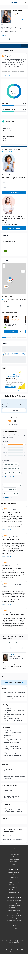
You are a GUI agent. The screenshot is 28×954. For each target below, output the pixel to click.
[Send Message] (7, 306)
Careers (14, 931)
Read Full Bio (7, 75)
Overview (3, 46)
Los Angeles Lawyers (14, 874)
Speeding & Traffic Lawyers (14, 920)
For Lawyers (14, 864)
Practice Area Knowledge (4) (12, 485)
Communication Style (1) (11, 494)
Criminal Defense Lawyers (14, 905)
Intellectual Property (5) (11, 464)
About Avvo (14, 928)
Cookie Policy (22, 940)
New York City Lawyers (14, 872)
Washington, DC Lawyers (14, 882)
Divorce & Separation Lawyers (14, 915)
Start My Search (14, 192)
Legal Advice (14, 856)
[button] (10, 278)
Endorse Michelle (14, 643)
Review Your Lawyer (14, 854)
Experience (24, 46)
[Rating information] (22, 19)
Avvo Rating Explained (14, 936)
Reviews (14, 46)
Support (14, 933)
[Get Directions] (20, 306)
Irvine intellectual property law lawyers (12, 839)
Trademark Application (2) (11, 468)
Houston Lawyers (14, 879)
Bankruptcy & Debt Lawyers (14, 900)
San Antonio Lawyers (14, 889)
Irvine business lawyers (8, 835)
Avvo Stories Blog (14, 861)
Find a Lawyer (14, 851)
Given (20, 648)
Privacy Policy (13, 940)
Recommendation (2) (10, 489)
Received (7, 648)
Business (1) (16, 473)
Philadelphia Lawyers (14, 884)
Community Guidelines (13, 942)
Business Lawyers (14, 903)
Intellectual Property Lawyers (14, 918)
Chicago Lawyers (14, 877)
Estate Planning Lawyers (14, 910)
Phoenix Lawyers (14, 887)
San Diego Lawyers (14, 892)
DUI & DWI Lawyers (14, 908)
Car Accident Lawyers (14, 913)
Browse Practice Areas (14, 859)
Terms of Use (5, 940)
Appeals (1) (7, 473)
